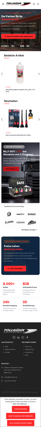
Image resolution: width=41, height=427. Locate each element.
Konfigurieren (20, 409)
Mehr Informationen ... (20, 404)
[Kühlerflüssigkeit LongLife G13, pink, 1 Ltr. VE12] (20, 73)
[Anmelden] (38, 4)
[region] (20, 73)
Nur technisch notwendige (21, 416)
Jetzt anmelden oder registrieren (20, 36)
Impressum (29, 352)
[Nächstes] (39, 74)
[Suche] (34, 4)
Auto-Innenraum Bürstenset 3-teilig (18, 135)
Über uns (28, 346)
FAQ (26, 355)
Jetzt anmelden (16, 268)
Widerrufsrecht (10, 349)
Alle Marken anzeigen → (29, 230)
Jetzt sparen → (11, 169)
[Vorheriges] (1, 74)
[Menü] (3, 4)
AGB (6, 346)
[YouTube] (22, 337)
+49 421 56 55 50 (10, 381)
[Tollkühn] (18, 4)
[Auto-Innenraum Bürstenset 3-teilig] (20, 118)
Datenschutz (29, 349)
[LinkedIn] (18, 337)
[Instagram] (14, 337)
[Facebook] (27, 337)
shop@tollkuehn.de (10, 377)
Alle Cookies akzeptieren (21, 423)
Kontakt (7, 352)
